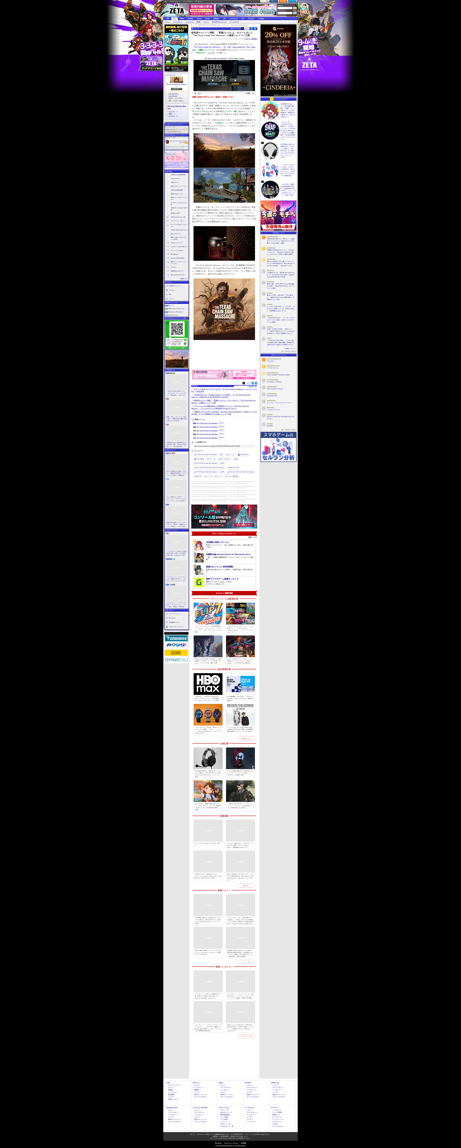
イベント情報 (277, 1112)
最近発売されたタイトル (219, 21)
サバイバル (211, 459)
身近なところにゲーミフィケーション (179, 262)
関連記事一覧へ (253, 386)
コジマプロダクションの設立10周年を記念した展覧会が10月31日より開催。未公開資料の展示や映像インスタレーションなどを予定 (240, 729)
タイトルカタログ (200, 1097)
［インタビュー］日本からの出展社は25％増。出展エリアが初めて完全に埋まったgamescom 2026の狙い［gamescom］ (176, 553)
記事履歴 (283, 1)
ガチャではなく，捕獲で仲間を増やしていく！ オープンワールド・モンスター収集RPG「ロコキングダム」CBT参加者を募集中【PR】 (208, 806)
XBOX (182, 18)
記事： (182, 142)
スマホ (207, 18)
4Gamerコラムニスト (177, 242)
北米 (236, 459)
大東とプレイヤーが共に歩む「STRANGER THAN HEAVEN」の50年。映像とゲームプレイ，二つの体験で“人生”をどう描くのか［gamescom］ (240, 1028)
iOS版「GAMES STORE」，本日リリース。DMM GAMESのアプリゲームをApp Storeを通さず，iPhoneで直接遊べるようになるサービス (281, 331)
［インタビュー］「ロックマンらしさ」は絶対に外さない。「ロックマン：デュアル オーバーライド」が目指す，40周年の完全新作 (176, 579)
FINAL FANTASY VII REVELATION (278, 375)
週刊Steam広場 (175, 213)
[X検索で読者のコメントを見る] (242, 28)
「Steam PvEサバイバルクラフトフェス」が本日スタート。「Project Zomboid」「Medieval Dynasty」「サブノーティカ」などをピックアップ (240, 629)
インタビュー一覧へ (246, 1036)
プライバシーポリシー (175, 613)
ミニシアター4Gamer (177, 250)
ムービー (206, 21)
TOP (167, 18)
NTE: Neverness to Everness (275, 389)
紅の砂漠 (270, 426)
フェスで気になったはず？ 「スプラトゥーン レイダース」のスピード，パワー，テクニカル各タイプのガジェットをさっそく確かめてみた (177, 499)
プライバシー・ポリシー (231, 1143)
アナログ (251, 18)
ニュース (172, 111)
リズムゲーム (277, 1122)
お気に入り (273, 1)
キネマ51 (173, 267)
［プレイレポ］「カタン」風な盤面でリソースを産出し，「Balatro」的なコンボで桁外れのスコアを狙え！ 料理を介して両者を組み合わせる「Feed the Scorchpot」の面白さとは (240, 920)
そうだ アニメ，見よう (177, 221)
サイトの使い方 (187, 1)
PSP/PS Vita (275, 1083)
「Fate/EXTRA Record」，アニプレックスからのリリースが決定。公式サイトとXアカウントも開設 (281, 320)
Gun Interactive (173, 93)
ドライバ (171, 298)
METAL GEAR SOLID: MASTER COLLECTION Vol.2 (280, 418)
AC (243, 18)
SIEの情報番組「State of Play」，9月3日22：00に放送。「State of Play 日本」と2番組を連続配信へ (240, 698)
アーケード (275, 1108)
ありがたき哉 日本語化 (177, 258)
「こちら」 (241, 1136)
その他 (274, 1124)
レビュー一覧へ (246, 962)
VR (224, 18)
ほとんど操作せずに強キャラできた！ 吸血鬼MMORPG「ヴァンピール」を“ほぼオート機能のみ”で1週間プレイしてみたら (177, 473)
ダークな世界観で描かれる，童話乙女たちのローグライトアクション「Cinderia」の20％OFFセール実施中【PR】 (240, 773)
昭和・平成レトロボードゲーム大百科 (179, 238)
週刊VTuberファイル (177, 194)
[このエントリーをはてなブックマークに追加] (255, 29)
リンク (211, 53)
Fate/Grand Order (272, 396)
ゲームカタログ (234, 21)
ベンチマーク (251, 1122)
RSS (166, 1)
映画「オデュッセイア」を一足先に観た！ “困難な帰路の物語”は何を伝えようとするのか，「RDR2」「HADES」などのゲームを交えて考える (177, 419)
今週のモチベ (175, 182)
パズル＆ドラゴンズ (273, 410)
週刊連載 (171, 1094)
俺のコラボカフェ (176, 233)
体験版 (198, 21)
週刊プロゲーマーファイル (179, 186)
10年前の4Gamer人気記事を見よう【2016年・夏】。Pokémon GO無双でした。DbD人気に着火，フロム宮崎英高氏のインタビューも (177, 445)
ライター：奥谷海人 (250, 39)
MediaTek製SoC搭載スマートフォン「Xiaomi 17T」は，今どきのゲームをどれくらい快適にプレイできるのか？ (208, 952)
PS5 (229, 47)
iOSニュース (224, 1110)
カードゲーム (277, 1117)
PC (175, 19)
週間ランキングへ (291, 348)
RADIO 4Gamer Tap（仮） (178, 217)
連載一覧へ (184, 278)
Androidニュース (226, 1112)
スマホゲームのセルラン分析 (179, 203)
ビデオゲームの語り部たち (179, 246)
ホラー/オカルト (225, 459)
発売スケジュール (200, 1094)
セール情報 (224, 1117)
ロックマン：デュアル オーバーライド (279, 403)
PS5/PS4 (190, 18)
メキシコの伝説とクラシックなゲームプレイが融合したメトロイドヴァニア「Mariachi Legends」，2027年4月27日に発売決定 (240, 661)
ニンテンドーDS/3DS (200, 1108)
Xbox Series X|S (238, 47)
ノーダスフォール (272, 368)
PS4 (248, 47)
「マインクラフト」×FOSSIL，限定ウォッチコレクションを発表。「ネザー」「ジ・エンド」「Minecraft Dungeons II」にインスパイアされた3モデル (208, 730)
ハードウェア (233, 18)
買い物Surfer (174, 254)
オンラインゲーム (174, 1085)
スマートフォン (224, 1108)
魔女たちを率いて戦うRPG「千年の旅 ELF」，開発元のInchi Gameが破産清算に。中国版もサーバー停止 (280, 297)
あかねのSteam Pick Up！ (178, 275)
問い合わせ (198, 1)
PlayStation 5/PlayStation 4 (176, 312)
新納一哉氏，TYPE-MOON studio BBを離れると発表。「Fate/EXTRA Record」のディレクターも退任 (281, 286)
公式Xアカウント (175, 1)
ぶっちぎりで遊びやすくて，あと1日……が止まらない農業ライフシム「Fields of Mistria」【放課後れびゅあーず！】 (240, 845)
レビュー (167, 21)
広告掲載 (243, 1143)
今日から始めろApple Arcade (179, 230)
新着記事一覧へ (246, 738)
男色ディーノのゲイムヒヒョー (179, 198)
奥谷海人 (233, 476)
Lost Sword (270, 361)
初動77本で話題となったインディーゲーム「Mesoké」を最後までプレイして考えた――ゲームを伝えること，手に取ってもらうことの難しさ (177, 525)
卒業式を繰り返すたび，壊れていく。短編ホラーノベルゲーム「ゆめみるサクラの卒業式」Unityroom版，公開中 (280, 241)
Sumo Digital (172, 96)
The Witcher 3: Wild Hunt (274, 382)
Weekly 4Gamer (175, 178)
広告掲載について (174, 622)
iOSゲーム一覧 (225, 1124)
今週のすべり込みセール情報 (179, 209)
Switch (199, 18)
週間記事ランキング (175, 285)
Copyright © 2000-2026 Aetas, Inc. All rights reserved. (230, 1145)
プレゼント (172, 290)
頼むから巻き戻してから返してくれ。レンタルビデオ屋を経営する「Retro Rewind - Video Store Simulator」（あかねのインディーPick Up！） (240, 877)
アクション (231, 455)
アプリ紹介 (224, 1119)
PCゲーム (171, 305)
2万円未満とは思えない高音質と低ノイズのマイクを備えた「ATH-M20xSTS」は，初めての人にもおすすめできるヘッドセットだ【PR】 (208, 774)
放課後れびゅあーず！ (177, 271)
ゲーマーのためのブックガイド (179, 225)
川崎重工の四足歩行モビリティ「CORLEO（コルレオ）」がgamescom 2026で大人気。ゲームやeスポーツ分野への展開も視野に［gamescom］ (281, 252)
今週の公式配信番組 (177, 190)
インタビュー (189, 21)
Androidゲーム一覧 (227, 1126)
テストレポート (251, 1112)
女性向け (216, 18)
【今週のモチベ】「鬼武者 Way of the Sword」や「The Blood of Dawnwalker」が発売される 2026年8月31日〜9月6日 (208, 876)
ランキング (292, 1)
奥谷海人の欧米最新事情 (178, 174)
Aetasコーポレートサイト (176, 626)
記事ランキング (173, 1099)
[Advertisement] (224, 1061)
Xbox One (199, 476)
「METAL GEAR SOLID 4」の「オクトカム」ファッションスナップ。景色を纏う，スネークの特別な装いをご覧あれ (176, 393)
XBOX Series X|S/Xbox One (176, 308)
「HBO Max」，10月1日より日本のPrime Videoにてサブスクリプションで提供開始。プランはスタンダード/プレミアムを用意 (207, 698)
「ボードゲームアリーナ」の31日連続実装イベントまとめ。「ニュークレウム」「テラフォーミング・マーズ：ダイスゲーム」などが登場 (208, 629)
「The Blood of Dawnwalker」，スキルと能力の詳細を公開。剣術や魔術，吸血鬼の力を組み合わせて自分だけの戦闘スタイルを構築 (280, 342)
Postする (247, 28)
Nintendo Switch (173, 315)
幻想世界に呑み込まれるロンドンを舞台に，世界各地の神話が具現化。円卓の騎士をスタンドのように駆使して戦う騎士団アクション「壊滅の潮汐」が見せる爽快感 (240, 953)
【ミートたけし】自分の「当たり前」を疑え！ (207, 844)
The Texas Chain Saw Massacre (176, 85)
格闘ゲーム (276, 1115)
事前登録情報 (225, 1115)
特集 (170, 114)
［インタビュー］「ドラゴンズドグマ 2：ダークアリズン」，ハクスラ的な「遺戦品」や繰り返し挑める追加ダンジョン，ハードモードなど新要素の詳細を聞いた (176, 605)
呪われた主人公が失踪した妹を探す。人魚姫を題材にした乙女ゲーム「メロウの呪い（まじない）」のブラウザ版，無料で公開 (208, 661)
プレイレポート (177, 21)
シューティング (277, 1119)
